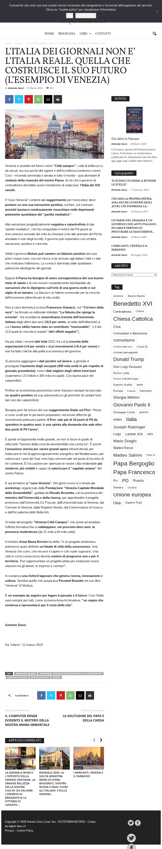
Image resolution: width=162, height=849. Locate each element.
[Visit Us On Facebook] (137, 822)
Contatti (103, 34)
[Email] (48, 99)
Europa (118, 390)
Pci (115, 480)
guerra (143, 412)
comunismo (124, 340)
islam (117, 419)
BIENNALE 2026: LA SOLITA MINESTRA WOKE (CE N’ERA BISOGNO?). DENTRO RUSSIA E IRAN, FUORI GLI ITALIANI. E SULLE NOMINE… (53, 783)
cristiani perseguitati (125, 352)
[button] (154, 34)
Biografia (66, 34)
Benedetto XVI (132, 303)
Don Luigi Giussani (127, 367)
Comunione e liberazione (130, 333)
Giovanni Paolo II (131, 405)
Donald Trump (128, 359)
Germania (145, 390)
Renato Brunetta (40, 677)
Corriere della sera (122, 346)
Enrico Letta (121, 373)
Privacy (9, 830)
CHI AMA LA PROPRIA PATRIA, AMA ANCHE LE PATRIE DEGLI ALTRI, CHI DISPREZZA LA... (131, 202)
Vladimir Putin (133, 502)
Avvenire (118, 296)
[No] (157, 11)
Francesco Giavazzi (17, 677)
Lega (117, 434)
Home (49, 34)
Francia (131, 391)
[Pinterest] (28, 99)
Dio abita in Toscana (125, 139)
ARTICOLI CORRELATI (24, 740)
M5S (150, 434)
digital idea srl (17, 826)
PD (125, 480)
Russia (138, 480)
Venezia (56, 677)
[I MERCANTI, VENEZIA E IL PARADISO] (88, 758)
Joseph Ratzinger (129, 427)
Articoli (18, 43)
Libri (83, 34)
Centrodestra (122, 311)
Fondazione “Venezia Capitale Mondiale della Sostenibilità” (70, 673)
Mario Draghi (124, 441)
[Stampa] (58, 99)
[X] (19, 99)
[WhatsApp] (38, 99)
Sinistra (118, 487)
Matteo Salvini (127, 455)
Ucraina (132, 487)
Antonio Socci (16, 88)
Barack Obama (136, 296)
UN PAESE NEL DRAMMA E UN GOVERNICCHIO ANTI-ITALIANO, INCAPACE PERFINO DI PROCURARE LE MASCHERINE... (134, 226)
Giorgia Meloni (126, 397)
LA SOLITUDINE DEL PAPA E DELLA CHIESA (83, 718)
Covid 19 (142, 346)
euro (140, 384)
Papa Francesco (134, 472)
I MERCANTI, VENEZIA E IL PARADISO (88, 774)
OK (70, 15)
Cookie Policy (25, 830)
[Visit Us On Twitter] (130, 822)
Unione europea (132, 495)
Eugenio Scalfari (122, 384)
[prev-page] (94, 740)
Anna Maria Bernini (26, 673)
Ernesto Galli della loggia (125, 378)
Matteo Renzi (123, 448)
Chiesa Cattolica (133, 319)
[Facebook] (9, 99)
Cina (116, 327)
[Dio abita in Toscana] (134, 120)
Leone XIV (134, 434)
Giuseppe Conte (124, 412)
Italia (131, 419)
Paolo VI (150, 455)
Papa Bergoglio (133, 463)
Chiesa (140, 311)
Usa (117, 502)
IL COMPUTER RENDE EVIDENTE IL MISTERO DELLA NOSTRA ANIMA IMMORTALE (27, 720)
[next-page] (101, 740)
